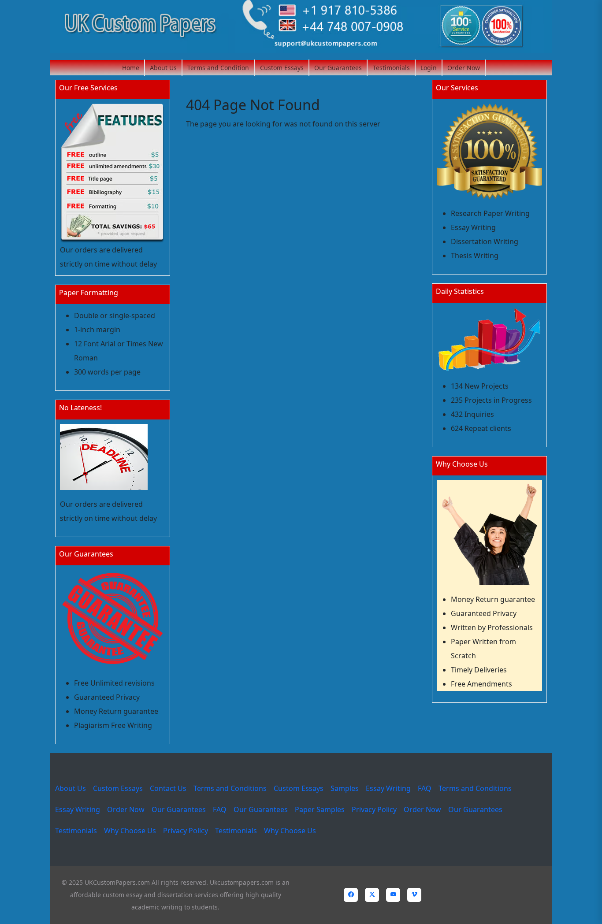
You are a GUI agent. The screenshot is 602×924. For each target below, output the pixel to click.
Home (130, 67)
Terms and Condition (218, 67)
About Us (163, 67)
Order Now (463, 67)
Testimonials (391, 67)
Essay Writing (388, 788)
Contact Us (168, 788)
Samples (345, 788)
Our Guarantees (338, 67)
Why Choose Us (130, 830)
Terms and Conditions (230, 788)
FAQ (424, 788)
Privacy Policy (374, 809)
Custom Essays (282, 67)
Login (428, 67)
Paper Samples (320, 809)
